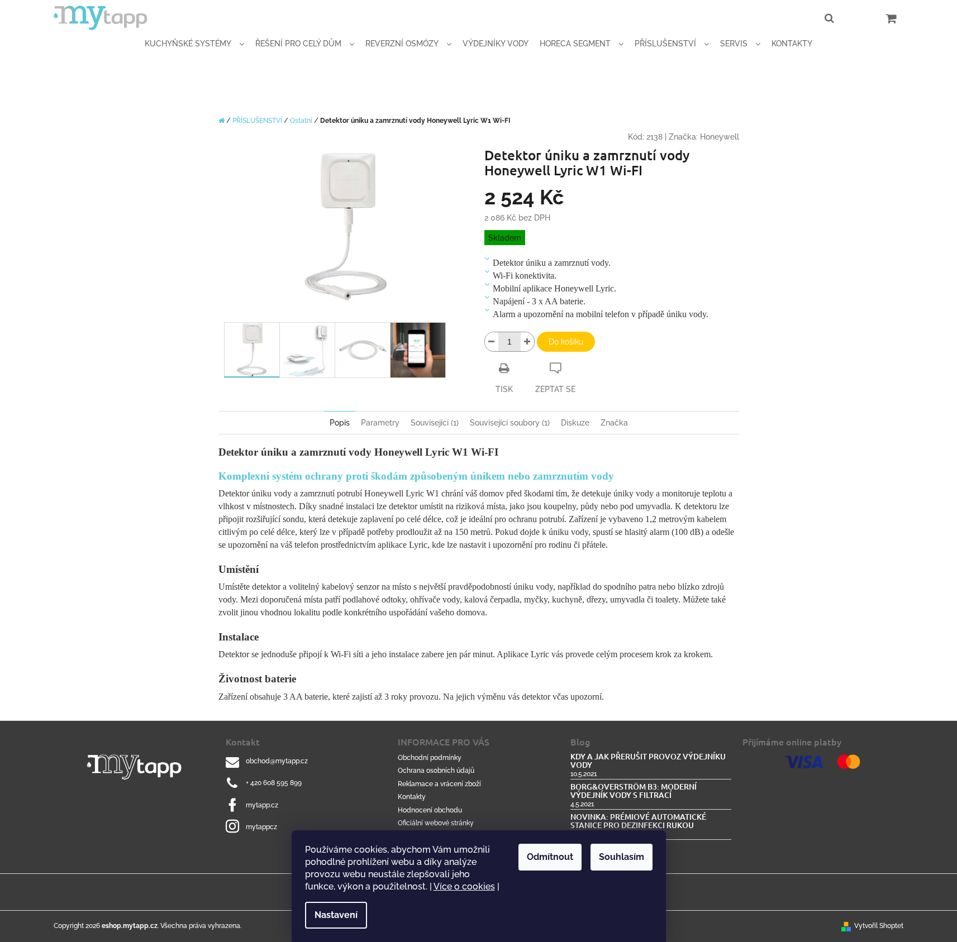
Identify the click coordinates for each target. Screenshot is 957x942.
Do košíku (566, 341)
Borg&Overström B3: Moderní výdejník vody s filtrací (633, 791)
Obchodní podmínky (429, 758)
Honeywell (719, 136)
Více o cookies (464, 886)
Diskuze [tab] (575, 422)
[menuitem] (194, 43)
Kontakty (412, 797)
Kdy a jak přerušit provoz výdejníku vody (648, 760)
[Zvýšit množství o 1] (527, 341)
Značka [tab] (614, 422)
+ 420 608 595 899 (274, 783)
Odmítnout (550, 857)
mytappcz (261, 827)
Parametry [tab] (380, 422)
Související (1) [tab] (435, 422)
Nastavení (336, 915)
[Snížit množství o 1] (491, 341)
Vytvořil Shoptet (878, 926)
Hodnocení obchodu (430, 810)
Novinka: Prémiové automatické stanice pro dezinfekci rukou (638, 821)
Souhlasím (621, 857)
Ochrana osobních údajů (436, 770)
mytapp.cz (262, 805)
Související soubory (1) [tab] (510, 422)
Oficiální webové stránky (436, 823)
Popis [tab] (340, 422)
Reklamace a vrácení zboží (439, 784)
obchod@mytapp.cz (277, 761)
